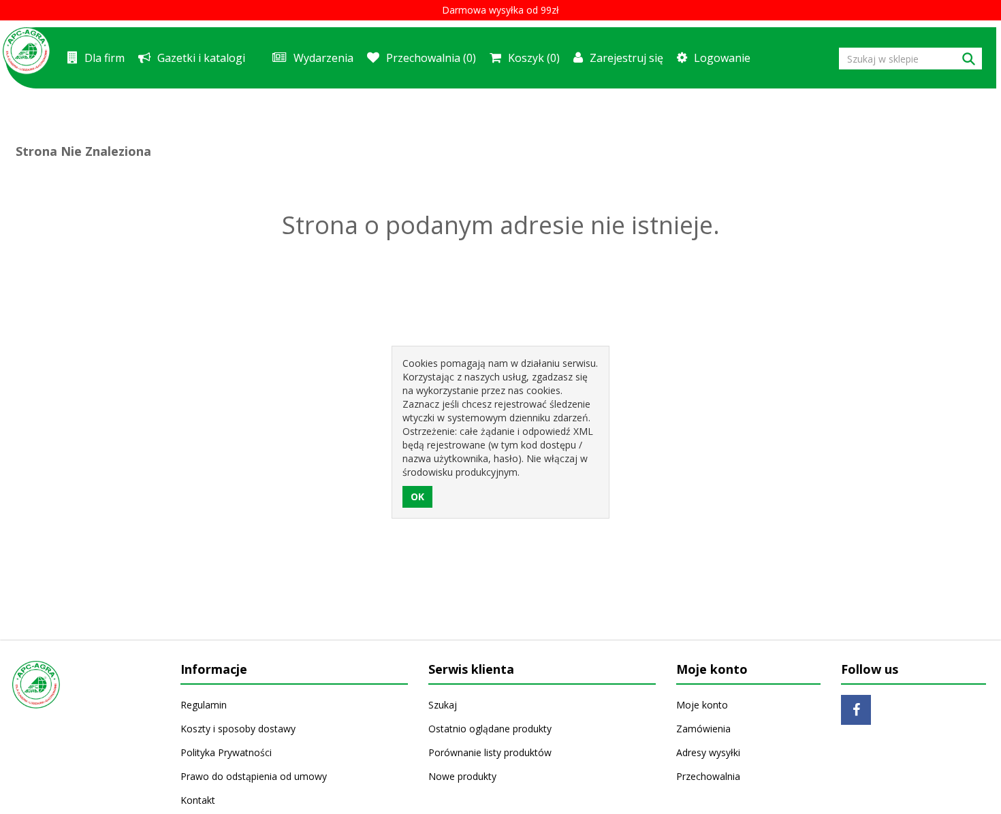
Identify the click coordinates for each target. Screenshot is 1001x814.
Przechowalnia (708, 776)
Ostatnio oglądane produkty (490, 728)
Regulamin (203, 704)
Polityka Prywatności (226, 752)
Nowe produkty (462, 776)
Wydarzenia (323, 57)
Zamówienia (703, 728)
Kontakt (197, 800)
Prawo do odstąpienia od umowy (253, 776)
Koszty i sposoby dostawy (238, 728)
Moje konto (702, 704)
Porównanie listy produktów (490, 752)
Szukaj (442, 704)
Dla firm (104, 57)
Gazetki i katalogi (201, 57)
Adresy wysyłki (708, 752)
